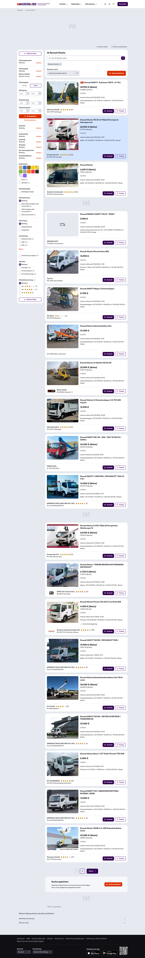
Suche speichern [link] (30, 120)
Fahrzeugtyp (23, 69)
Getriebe (22, 145)
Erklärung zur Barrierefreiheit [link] (96, 939)
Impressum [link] (21, 939)
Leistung (22, 139)
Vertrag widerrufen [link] (38, 939)
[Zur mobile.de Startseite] (35, 4)
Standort (22, 126)
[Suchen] (123, 58)
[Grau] (25, 172)
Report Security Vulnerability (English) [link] (30, 941)
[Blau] (25, 167)
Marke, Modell (24, 74)
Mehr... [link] (21, 249)
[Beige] (21, 167)
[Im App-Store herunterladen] (94, 953)
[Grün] (21, 172)
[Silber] (21, 176)
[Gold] (37, 167)
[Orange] (29, 172)
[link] (109, 4)
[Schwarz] (37, 172)
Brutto (24, 86)
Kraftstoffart (23, 134)
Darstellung (37, 949)
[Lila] (25, 176)
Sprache (20, 949)
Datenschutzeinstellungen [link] (74, 939)
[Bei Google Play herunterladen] (109, 953)
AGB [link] (28, 939)
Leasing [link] (83, 93)
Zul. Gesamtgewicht (26, 150)
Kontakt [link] (50, 939)
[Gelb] (33, 167)
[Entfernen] (60, 64)
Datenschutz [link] (59, 939)
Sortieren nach (52, 69)
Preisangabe (23, 82)
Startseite (20, 10)
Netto (36, 86)
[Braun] (29, 167)
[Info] (34, 280)
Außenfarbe (23, 164)
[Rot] (33, 172)
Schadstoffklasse (25, 156)
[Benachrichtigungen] (105, 4)
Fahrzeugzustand (25, 60)
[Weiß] (29, 176)
